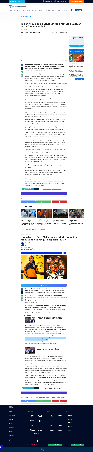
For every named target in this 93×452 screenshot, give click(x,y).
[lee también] (30, 320)
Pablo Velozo (29, 247)
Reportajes (11, 435)
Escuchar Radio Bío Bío (77, 1)
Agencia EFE (27, 242)
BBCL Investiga (51, 10)
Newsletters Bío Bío (48, 1)
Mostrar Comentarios (43, 193)
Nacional (16, 10)
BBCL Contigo (58, 10)
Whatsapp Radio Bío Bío (78, 444)
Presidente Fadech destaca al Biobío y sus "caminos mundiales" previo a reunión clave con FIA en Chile (50, 318)
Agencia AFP (25, 29)
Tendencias (39, 10)
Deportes (34, 10)
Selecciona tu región (15, 1)
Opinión (45, 10)
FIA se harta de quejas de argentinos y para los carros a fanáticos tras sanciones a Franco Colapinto (51, 348)
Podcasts (10, 10)
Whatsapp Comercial (56, 444)
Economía (29, 10)
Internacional (22, 10)
